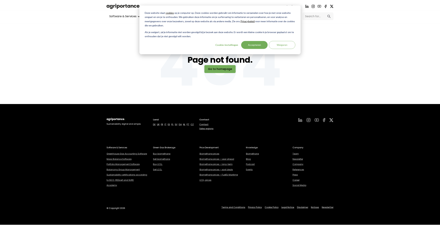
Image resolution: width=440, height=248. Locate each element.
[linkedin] (300, 120)
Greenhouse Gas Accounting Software (127, 153)
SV (176, 124)
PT (188, 124)
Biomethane (252, 153)
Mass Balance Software (119, 159)
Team (296, 153)
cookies (170, 12)
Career (296, 180)
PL (172, 124)
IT (165, 124)
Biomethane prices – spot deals (216, 169)
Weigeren (282, 44)
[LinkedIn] (307, 6)
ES (169, 124)
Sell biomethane (161, 159)
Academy (112, 185)
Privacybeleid (247, 21)
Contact (203, 124)
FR (162, 124)
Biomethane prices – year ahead (217, 159)
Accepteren (254, 44)
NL (184, 124)
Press (295, 174)
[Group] (331, 120)
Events (249, 169)
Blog (248, 159)
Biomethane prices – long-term (216, 164)
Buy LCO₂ (157, 164)
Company (298, 164)
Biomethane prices (209, 153)
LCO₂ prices (205, 180)
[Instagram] (313, 6)
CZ (192, 124)
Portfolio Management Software (123, 164)
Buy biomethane (161, 153)
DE (154, 124)
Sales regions (206, 128)
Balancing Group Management (123, 169)
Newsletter (298, 159)
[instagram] (308, 120)
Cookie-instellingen (226, 44)
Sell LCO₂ (157, 169)
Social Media (299, 185)
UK (158, 124)
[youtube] (319, 6)
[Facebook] (325, 6)
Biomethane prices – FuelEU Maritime (219, 174)
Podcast (250, 164)
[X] (331, 6)
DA (180, 124)
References (298, 169)
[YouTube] (317, 120)
